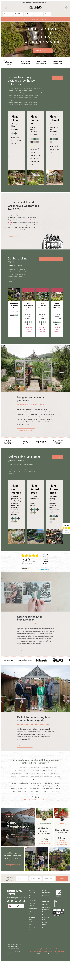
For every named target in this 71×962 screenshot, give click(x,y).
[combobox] (16, 906)
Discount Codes (45, 923)
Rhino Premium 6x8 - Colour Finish (28, 307)
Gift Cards (45, 904)
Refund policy (60, 949)
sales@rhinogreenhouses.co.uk (17, 898)
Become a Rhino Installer (32, 919)
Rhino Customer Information (32, 898)
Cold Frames (28, 14)
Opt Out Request (47, 951)
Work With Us (33, 908)
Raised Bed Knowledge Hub (45, 917)
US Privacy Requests (35, 951)
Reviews (47, 14)
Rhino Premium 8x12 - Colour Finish (57, 307)
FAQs (30, 924)
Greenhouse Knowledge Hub (46, 910)
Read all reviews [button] (44, 569)
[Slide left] (6, 386)
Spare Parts (45, 901)
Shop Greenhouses (43, 50)
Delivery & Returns (32, 929)
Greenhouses (8, 14)
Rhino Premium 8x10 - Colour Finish (42, 307)
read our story (16, 236)
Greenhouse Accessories (46, 897)
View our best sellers (51, 259)
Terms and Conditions (32, 904)
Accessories (38, 14)
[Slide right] (19, 386)
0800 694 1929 (14, 892)
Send (62, 878)
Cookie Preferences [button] (59, 951)
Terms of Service (50, 949)
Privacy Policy (40, 949)
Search (44, 928)
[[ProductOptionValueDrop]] (11, 315)
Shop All (58, 78)
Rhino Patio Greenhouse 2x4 (14, 306)
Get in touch (25, 745)
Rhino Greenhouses (46, 891)
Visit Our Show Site (32, 891)
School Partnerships (32, 913)
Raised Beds (18, 14)
